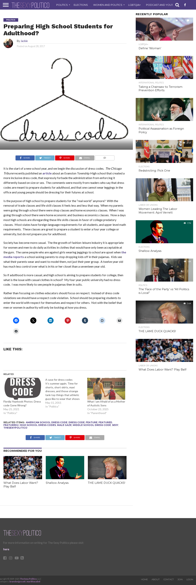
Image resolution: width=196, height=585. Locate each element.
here (6, 549)
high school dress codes (38, 425)
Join (180, 579)
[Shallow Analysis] (65, 478)
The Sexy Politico (28, 579)
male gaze (64, 425)
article (47, 173)
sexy (115, 425)
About (156, 579)
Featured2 (11, 425)
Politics (62, 4)
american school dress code (46, 422)
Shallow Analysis (57, 483)
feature (91, 422)
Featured (105, 422)
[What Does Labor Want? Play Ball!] (22, 478)
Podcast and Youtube (162, 4)
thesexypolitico (15, 427)
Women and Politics (107, 4)
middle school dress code (92, 425)
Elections (81, 4)
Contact (168, 579)
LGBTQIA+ (134, 4)
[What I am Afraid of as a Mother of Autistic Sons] (106, 389)
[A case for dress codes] (66, 393)
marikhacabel (33, 581)
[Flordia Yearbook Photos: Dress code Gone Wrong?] (22, 389)
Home (144, 579)
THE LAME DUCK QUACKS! (106, 483)
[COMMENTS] (105, 157)
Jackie (24, 41)
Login (189, 579)
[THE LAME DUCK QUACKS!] (107, 478)
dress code (77, 422)
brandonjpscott (17, 581)
